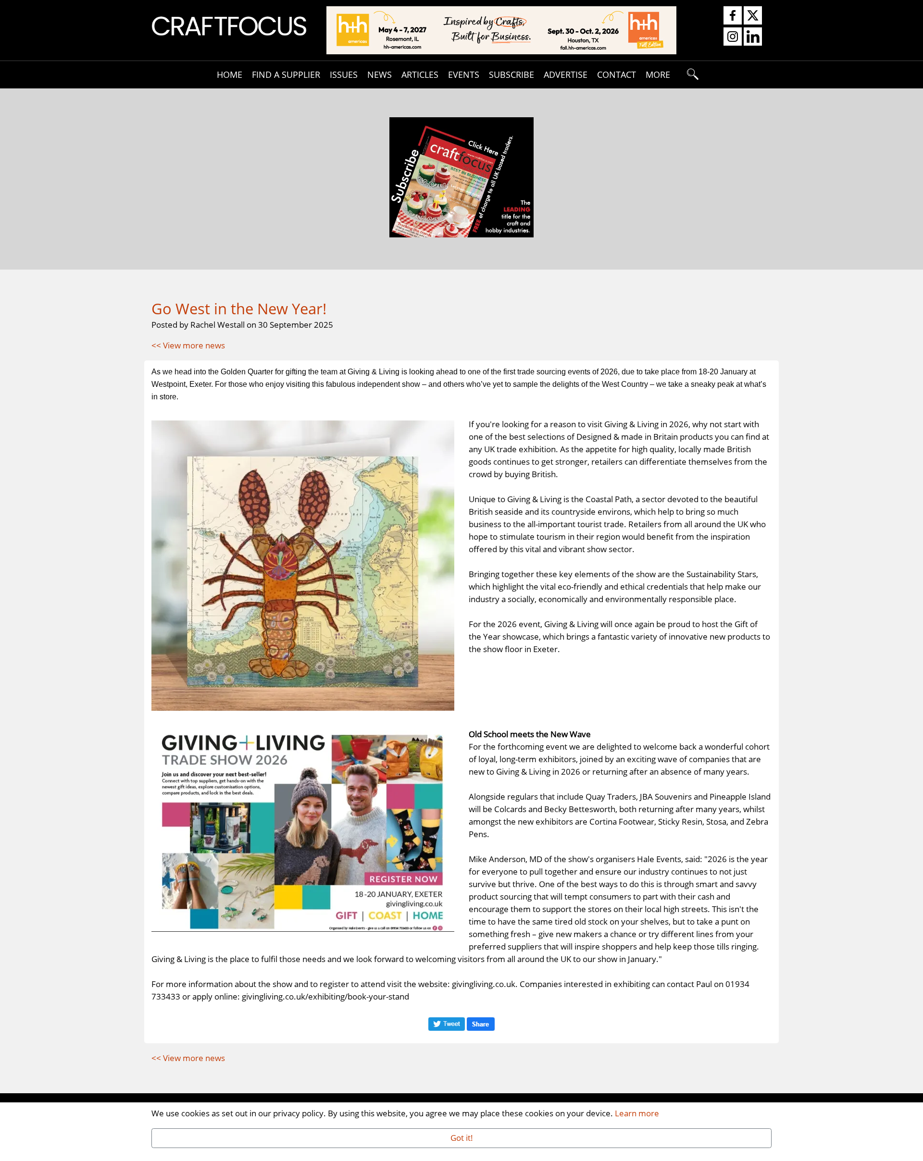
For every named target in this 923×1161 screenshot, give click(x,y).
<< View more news (188, 345)
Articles (419, 74)
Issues (344, 74)
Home (229, 74)
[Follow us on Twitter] (753, 16)
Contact (616, 74)
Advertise (565, 74)
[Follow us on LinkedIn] (753, 37)
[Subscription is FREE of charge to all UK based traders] (461, 234)
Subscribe (511, 74)
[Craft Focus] (229, 25)
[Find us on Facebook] (732, 16)
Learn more (637, 1113)
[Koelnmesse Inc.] (501, 29)
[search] (693, 74)
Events (463, 74)
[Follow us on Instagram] (732, 37)
